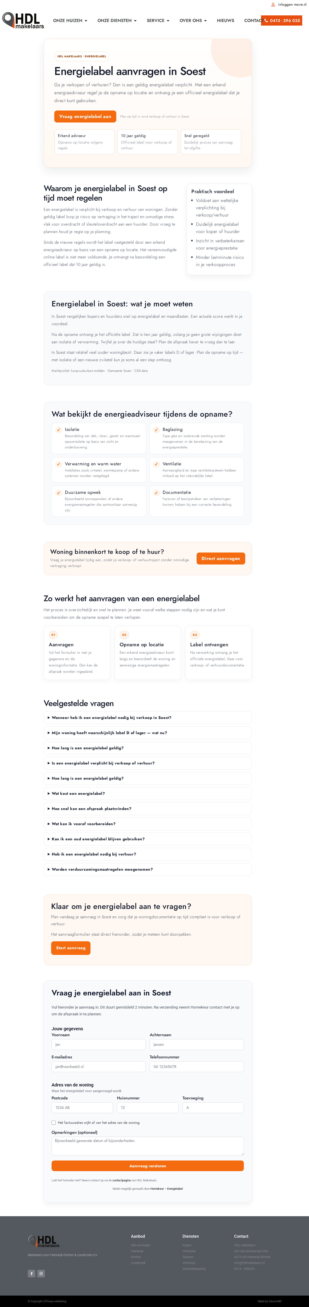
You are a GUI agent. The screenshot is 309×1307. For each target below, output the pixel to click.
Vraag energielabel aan (85, 116)
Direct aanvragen (221, 558)
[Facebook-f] (31, 1273)
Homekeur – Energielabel (166, 1188)
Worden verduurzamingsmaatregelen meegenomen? (102, 869)
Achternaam (160, 1035)
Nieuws (225, 20)
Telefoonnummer (165, 1057)
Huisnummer (128, 1098)
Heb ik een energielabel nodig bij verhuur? (94, 854)
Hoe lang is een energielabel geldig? (88, 748)
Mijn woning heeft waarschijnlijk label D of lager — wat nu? (109, 732)
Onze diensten (114, 20)
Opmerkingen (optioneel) (74, 1132)
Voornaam (61, 1035)
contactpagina (121, 1180)
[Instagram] (41, 1273)
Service (155, 20)
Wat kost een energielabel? (78, 793)
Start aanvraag (71, 948)
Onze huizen (67, 20)
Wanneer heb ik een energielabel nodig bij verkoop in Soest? (111, 717)
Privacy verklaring (55, 1301)
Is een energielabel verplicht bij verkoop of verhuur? (103, 763)
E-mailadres (62, 1057)
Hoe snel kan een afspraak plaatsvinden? (91, 808)
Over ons (191, 20)
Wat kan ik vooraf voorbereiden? (84, 823)
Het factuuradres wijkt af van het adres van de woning (99, 1122)
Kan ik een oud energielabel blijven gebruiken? (98, 839)
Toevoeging (193, 1098)
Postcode (60, 1098)
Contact (254, 20)
